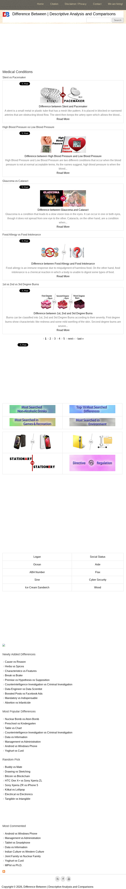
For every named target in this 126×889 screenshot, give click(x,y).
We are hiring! (115, 3)
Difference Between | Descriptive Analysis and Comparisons (64, 14)
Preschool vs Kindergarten (20, 723)
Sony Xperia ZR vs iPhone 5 (21, 785)
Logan (37, 556)
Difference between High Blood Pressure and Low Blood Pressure (63, 156)
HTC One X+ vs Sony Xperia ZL (23, 780)
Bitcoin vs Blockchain (17, 776)
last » (80, 338)
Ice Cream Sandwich (37, 587)
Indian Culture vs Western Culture (24, 851)
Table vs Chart (13, 728)
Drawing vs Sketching (17, 771)
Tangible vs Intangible (17, 798)
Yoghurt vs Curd (14, 750)
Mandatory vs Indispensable (21, 698)
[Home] (6, 14)
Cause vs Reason (15, 661)
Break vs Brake (14, 675)
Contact (97, 3)
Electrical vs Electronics (19, 794)
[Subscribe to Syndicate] (3, 871)
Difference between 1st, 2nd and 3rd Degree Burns (63, 313)
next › (71, 338)
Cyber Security (97, 579)
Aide (97, 564)
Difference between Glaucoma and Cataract (63, 209)
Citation (54, 3)
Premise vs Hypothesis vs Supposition (27, 680)
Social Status (97, 556)
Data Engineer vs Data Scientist (23, 689)
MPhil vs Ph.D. (13, 865)
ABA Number (37, 572)
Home (40, 3)
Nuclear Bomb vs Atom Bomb (22, 719)
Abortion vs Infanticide (18, 702)
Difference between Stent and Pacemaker (63, 106)
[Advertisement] (63, 47)
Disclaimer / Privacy (75, 3)
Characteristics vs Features (21, 671)
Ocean (37, 564)
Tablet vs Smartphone (17, 842)
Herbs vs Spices (14, 666)
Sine (37, 579)
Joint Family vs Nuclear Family (23, 856)
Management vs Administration (23, 741)
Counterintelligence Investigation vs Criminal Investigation (38, 684)
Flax (97, 572)
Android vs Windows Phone (21, 746)
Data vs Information (16, 737)
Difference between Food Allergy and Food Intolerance (63, 263)
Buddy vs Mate (13, 767)
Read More (63, 119)
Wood (97, 587)
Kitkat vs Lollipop (15, 789)
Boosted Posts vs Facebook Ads (23, 693)
